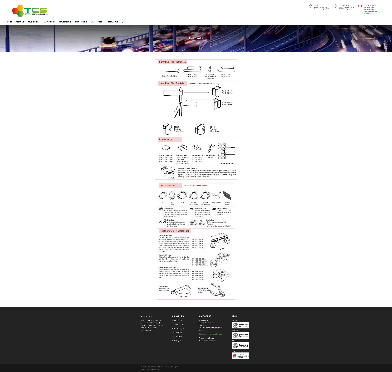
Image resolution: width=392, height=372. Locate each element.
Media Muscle (154, 369)
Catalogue (176, 340)
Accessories (96, 22)
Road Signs (33, 22)
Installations (65, 22)
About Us (20, 22)
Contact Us (113, 22)
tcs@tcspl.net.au (370, 11)
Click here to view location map (210, 334)
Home (9, 22)
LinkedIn (367, 13)
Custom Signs (81, 22)
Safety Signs (49, 22)
